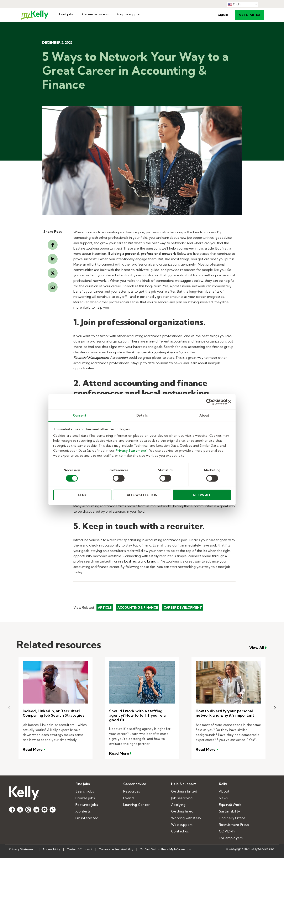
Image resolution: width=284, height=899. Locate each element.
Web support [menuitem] (182, 824)
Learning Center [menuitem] (136, 805)
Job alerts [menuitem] (83, 811)
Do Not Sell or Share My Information (165, 849)
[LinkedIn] (53, 259)
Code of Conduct (79, 849)
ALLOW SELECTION (142, 495)
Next (275, 708)
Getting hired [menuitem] (182, 811)
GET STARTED (249, 15)
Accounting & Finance (137, 608)
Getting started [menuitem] (184, 791)
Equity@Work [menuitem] (230, 805)
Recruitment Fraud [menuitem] (234, 824)
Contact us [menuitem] (180, 831)
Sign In (223, 15)
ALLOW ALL (202, 495)
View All (256, 648)
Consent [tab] (79, 415)
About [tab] (204, 415)
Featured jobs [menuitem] (86, 805)
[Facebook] (53, 245)
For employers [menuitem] (231, 838)
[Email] (53, 287)
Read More (34, 749)
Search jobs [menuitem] (84, 791)
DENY (82, 495)
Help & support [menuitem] (129, 14)
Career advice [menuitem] (93, 14)
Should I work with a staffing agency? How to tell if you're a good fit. (137, 715)
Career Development (183, 608)
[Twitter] (53, 273)
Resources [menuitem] (131, 791)
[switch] (119, 478)
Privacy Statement (131, 450)
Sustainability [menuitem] (229, 811)
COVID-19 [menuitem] (227, 831)
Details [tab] (142, 415)
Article (105, 608)
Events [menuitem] (128, 798)
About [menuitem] (224, 791)
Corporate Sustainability (116, 849)
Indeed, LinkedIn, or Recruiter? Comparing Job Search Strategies (53, 713)
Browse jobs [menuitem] (85, 798)
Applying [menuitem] (178, 805)
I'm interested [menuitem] (87, 818)
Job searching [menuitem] (182, 798)
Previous (9, 708)
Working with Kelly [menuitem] (186, 818)
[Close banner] (229, 401)
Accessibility (51, 849)
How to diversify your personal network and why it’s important (225, 713)
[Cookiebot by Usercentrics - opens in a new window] (209, 402)
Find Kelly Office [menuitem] (232, 818)
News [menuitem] (223, 798)
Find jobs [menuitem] (66, 14)
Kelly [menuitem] (223, 783)
